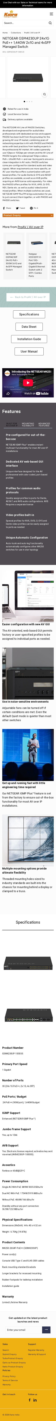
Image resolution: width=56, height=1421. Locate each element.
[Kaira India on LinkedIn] (35, 1399)
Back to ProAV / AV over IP (30, 297)
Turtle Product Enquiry (13, 1358)
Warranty (7, 1384)
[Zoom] (44, 94)
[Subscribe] (46, 1330)
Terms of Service (10, 1380)
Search (6, 1350)
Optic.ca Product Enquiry (14, 1362)
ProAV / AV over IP (32, 33)
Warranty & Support (37, 1354)
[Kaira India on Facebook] (29, 1399)
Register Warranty (36, 1350)
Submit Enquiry (10, 1354)
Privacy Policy (9, 1376)
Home (5, 33)
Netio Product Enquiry (13, 1367)
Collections (16, 33)
